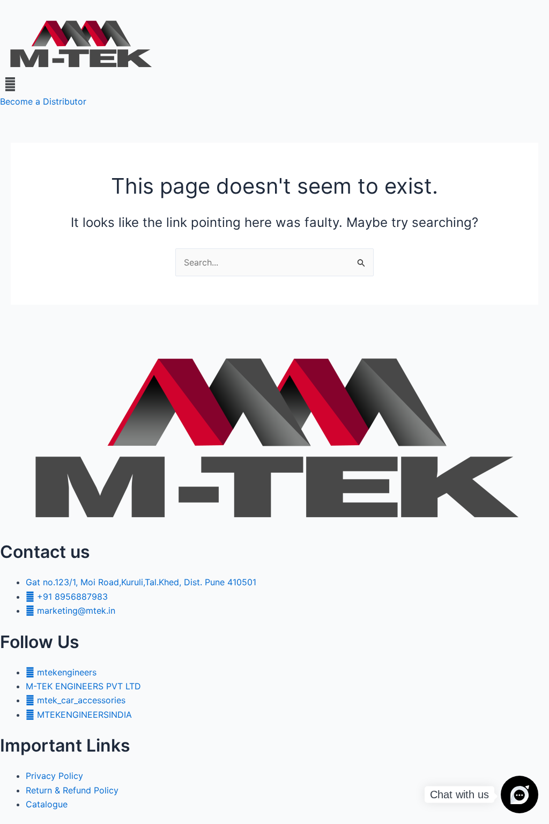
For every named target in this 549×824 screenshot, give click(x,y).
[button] (274, 84)
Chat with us (459, 794)
